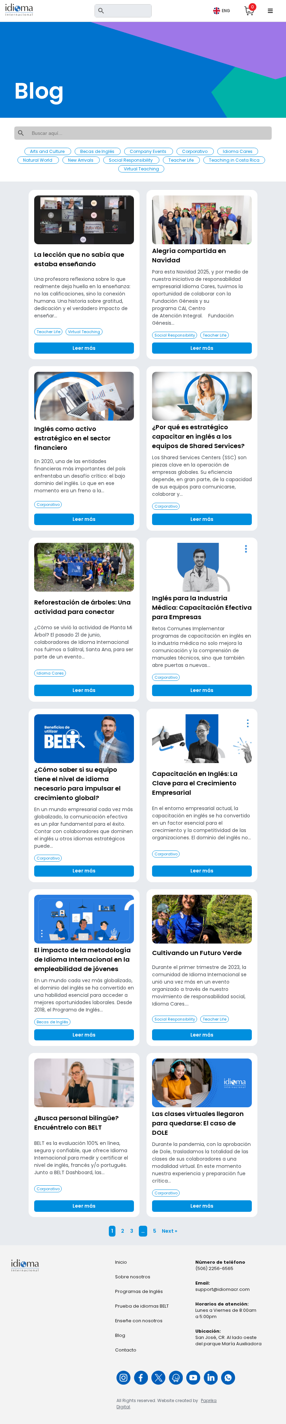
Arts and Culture (48, 151)
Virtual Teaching (141, 169)
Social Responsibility (131, 160)
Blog (120, 1335)
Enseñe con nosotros (139, 1321)
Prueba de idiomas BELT (142, 1306)
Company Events (148, 151)
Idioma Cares (238, 151)
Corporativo (195, 151)
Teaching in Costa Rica (234, 160)
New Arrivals (81, 160)
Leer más (84, 348)
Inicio (121, 1262)
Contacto (125, 1350)
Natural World (38, 160)
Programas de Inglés (139, 1291)
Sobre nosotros (132, 1277)
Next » (169, 1230)
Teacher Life (181, 160)
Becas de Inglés (97, 151)
